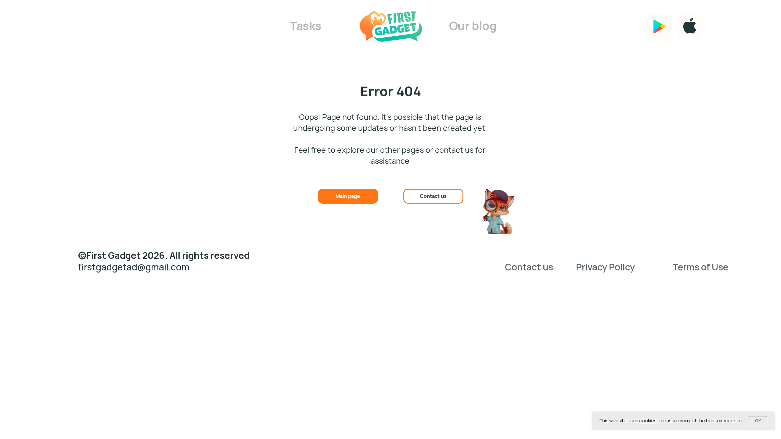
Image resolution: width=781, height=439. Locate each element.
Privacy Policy (605, 267)
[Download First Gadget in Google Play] (657, 27)
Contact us (529, 267)
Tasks (306, 25)
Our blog (473, 25)
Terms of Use (700, 267)
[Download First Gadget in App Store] (689, 27)
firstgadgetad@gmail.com (133, 267)
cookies (648, 420)
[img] (391, 27)
